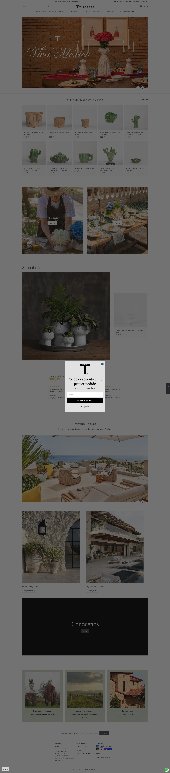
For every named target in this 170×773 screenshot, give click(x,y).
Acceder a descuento (85, 400)
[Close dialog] (102, 364)
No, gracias (85, 406)
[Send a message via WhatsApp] (166, 769)
